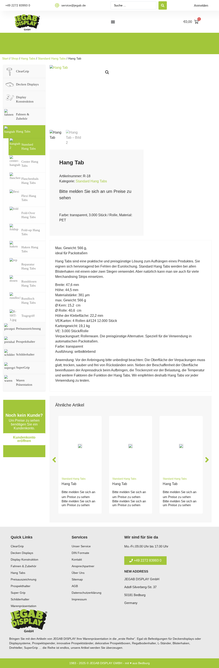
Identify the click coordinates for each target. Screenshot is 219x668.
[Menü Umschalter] (113, 22)
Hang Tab (69, 484)
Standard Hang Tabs (52, 58)
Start (5, 58)
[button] (107, 72)
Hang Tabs (28, 58)
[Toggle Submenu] (37, 71)
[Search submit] (162, 5)
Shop (14, 58)
